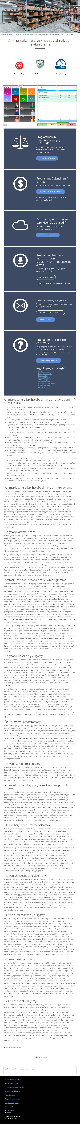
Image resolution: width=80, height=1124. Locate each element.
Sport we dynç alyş (44, 381)
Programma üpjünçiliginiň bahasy (50, 191)
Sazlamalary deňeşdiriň (47, 158)
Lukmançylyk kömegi (44, 378)
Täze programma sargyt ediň (49, 360)
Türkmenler (10, 1110)
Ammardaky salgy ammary (14, 1047)
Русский (9, 1112)
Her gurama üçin (43, 387)
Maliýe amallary (43, 376)
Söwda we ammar (43, 372)
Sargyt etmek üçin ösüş (12, 1103)
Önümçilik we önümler (45, 374)
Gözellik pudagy (43, 380)
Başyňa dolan (9, 1107)
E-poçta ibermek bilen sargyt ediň (50, 312)
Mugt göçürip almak (46, 277)
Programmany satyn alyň (12, 1099)
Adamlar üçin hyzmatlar (45, 385)
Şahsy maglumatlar (45, 319)
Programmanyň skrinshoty (13, 1079)
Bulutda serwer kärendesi (48, 235)
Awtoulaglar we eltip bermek (46, 383)
